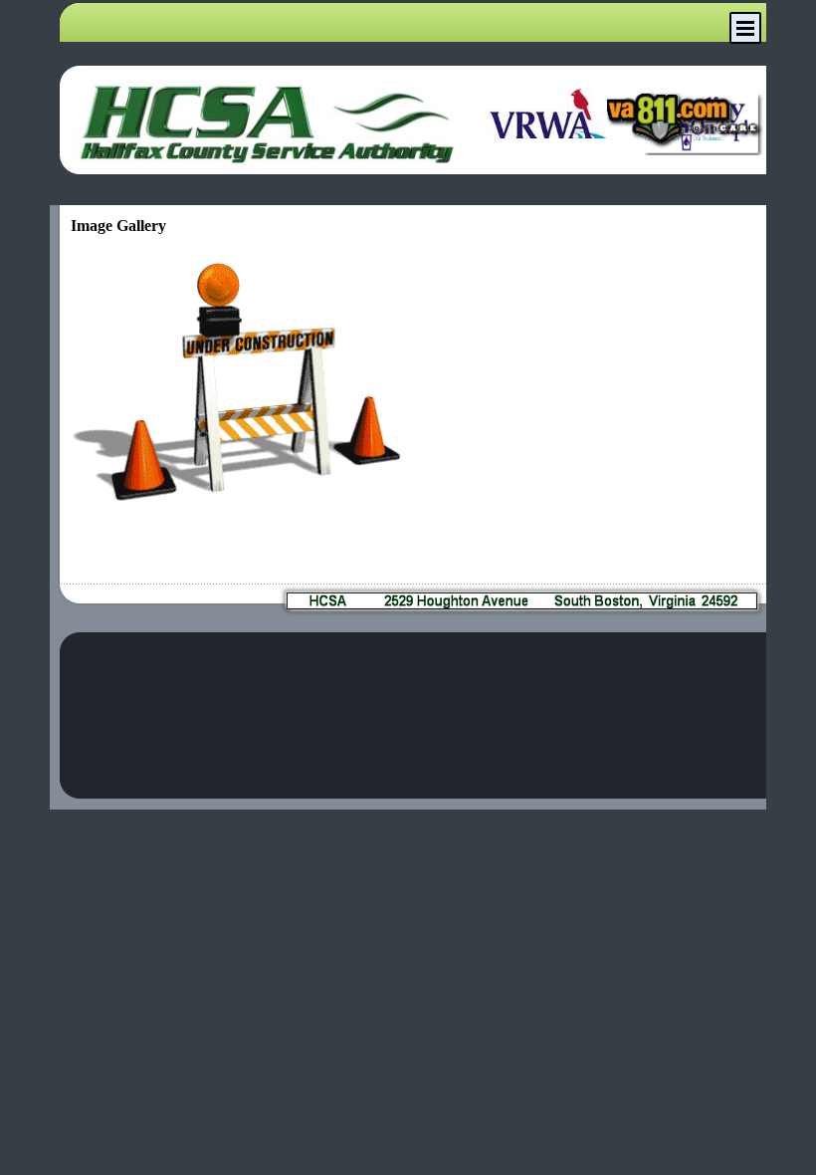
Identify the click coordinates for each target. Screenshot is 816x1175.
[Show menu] (745, 28)
